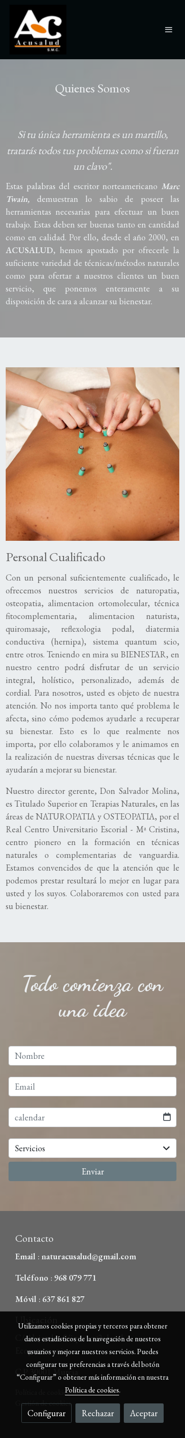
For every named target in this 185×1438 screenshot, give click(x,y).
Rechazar (98, 1413)
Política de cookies (92, 1390)
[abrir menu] (168, 29)
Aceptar (143, 1413)
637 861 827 (62, 1298)
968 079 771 (76, 1277)
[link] (37, 30)
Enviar (93, 1171)
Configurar (46, 1413)
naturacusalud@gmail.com (88, 1256)
